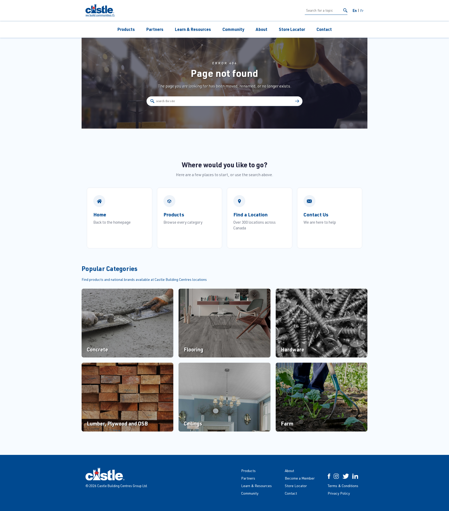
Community (233, 29)
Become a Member (300, 478)
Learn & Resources (193, 29)
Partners (154, 29)
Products (126, 29)
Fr (362, 10)
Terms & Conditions (343, 485)
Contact (324, 29)
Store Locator (292, 29)
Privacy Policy (339, 493)
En (355, 10)
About (261, 29)
